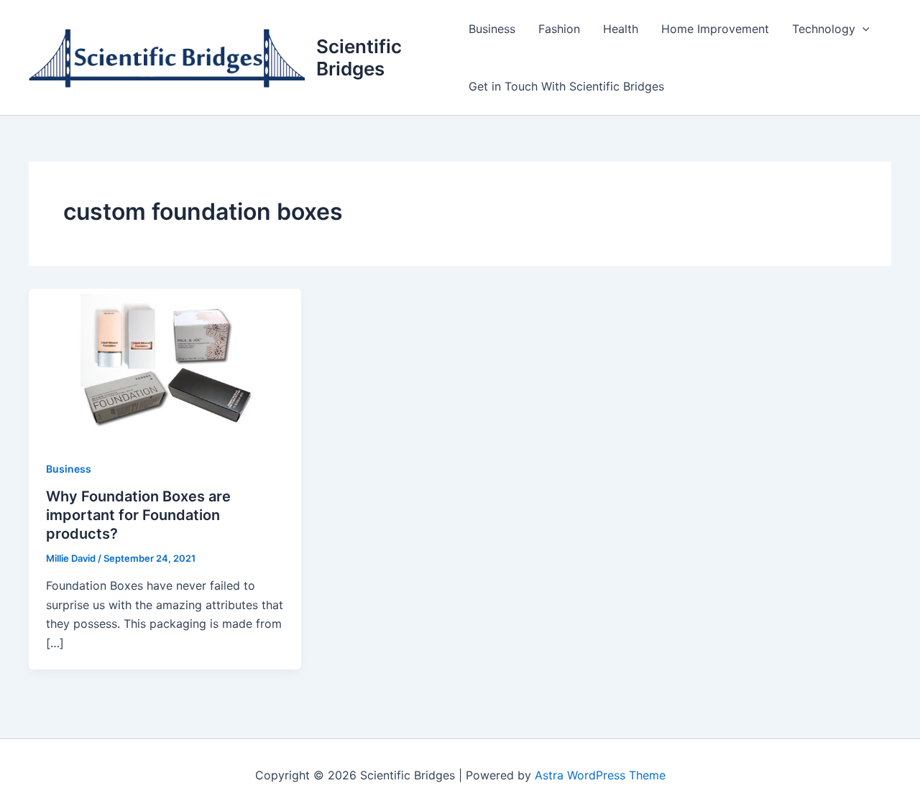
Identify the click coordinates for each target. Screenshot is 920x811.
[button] (862, 28)
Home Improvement (715, 29)
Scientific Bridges (359, 57)
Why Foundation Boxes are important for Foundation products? (138, 515)
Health (620, 29)
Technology (823, 29)
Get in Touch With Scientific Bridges (566, 86)
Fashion (559, 29)
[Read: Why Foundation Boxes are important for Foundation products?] (165, 364)
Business (492, 29)
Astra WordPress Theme (600, 775)
